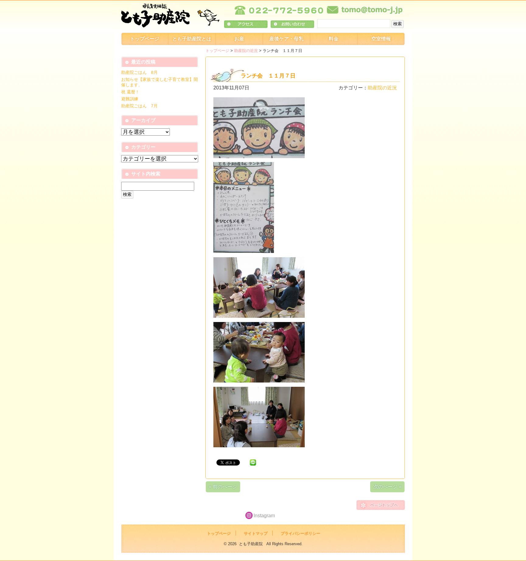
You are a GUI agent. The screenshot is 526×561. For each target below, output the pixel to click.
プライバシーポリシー (300, 533)
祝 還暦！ (130, 91)
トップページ (144, 38)
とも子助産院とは (191, 38)
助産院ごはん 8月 (139, 72)
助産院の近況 (246, 50)
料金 (333, 38)
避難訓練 (129, 98)
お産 (239, 38)
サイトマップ (256, 533)
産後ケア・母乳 (286, 38)
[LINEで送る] (253, 462)
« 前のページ (223, 486)
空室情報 (381, 38)
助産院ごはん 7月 (139, 105)
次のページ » (387, 486)
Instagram (264, 515)
